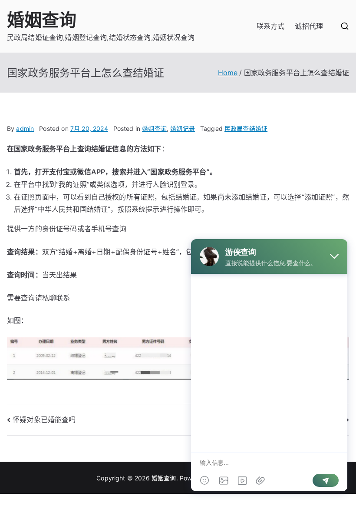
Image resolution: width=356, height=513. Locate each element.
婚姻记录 (182, 128)
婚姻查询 (42, 19)
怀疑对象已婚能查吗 (44, 419)
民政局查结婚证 (245, 128)
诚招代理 (309, 26)
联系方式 (271, 26)
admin (25, 128)
